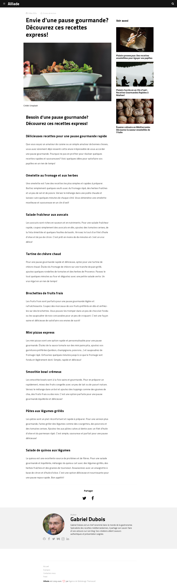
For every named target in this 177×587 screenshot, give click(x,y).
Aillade (13, 4)
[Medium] (59, 540)
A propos (46, 570)
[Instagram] (64, 540)
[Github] (45, 540)
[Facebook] (49, 540)
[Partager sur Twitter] (84, 501)
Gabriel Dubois (87, 519)
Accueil (46, 566)
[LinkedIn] (68, 540)
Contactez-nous (49, 573)
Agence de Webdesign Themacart (82, 581)
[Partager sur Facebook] (93, 501)
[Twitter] (54, 540)
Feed (45, 577)
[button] (173, 3)
